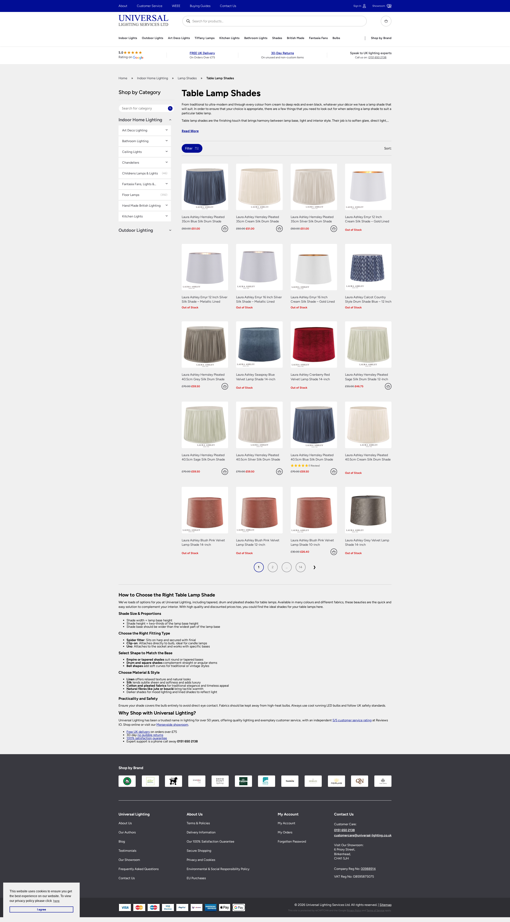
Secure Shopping (199, 851)
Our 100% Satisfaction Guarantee (210, 841)
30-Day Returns (282, 53)
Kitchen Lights (229, 38)
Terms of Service (375, 910)
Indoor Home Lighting (152, 78)
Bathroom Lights (255, 38)
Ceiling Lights (132, 152)
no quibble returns (150, 735)
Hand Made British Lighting (141, 205)
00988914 (368, 869)
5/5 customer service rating (352, 720)
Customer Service (149, 6)
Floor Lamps (130, 195)
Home (123, 78)
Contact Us (228, 6)
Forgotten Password (292, 841)
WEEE (176, 6)
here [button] (56, 901)
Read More (190, 131)
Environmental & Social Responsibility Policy (218, 869)
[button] (314, 465)
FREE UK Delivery (202, 53)
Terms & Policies (198, 823)
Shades (277, 38)
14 (300, 567)
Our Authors (127, 832)
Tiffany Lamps (205, 38)
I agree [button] (41, 909)
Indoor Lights (128, 38)
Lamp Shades (187, 78)
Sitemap (385, 905)
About (123, 6)
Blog (122, 841)
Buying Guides (200, 6)
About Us (125, 823)
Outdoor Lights (152, 38)
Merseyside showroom (172, 724)
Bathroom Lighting (135, 141)
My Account (286, 823)
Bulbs (336, 38)
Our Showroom (129, 860)
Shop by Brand (381, 38)
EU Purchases (196, 878)
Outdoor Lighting (136, 230)
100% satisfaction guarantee (147, 738)
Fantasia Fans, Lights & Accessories (138, 184)
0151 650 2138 (377, 57)
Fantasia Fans (318, 38)
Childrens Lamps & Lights (140, 173)
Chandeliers (130, 162)
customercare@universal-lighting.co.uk (362, 835)
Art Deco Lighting (134, 130)
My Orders (285, 832)
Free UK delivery (138, 732)
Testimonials (127, 851)
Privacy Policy (354, 910)
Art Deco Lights (179, 38)
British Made (295, 38)
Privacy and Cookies (201, 860)
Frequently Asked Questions (139, 869)
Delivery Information (201, 832)
